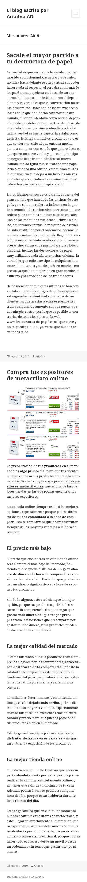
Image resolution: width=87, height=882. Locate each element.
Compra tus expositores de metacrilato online (40, 375)
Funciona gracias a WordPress (25, 876)
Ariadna (40, 356)
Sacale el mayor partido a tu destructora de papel (43, 58)
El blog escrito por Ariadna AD (27, 13)
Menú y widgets (76, 17)
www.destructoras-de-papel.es (30, 321)
